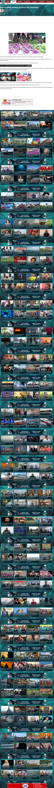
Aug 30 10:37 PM (10, 3)
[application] (16, 66)
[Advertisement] (27, 23)
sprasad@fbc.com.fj (7, 11)
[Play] (1, 65)
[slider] (29, 66)
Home (7, 1)
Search (20, 3)
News (13, 1)
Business (27, 1)
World (34, 1)
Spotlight (50, 1)
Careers (41, 1)
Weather (16, 3)
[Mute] (27, 65)
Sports (20, 1)
